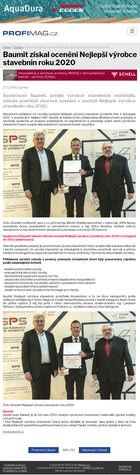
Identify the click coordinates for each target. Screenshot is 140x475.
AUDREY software (93, 467)
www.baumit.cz (13, 431)
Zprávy (18, 47)
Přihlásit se (125, 469)
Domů (7, 47)
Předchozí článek (44, 450)
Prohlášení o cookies (15, 470)
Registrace (125, 466)
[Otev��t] (132, 31)
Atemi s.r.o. (84, 464)
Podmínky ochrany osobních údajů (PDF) (15, 466)
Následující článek (94, 450)
